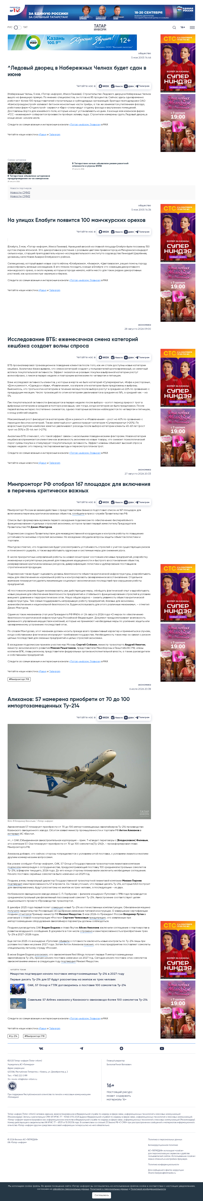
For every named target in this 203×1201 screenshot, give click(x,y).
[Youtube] (162, 1048)
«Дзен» (42, 134)
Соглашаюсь (102, 1195)
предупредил (97, 918)
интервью (13, 834)
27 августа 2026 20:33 (138, 474)
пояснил (89, 944)
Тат (25, 27)
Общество (144, 53)
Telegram (54, 134)
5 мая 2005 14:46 (141, 58)
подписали (14, 867)
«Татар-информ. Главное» (85, 124)
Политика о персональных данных (165, 1140)
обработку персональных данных (71, 1189)
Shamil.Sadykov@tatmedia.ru (162, 1173)
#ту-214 (13, 1036)
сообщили (78, 513)
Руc (10, 27)
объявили (64, 941)
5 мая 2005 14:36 (141, 210)
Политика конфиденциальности (163, 1165)
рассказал (41, 954)
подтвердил (15, 884)
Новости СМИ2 (20, 192)
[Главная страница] (100, 27)
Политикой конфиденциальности (148, 1189)
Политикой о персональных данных (109, 1189)
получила (13, 911)
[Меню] (192, 27)
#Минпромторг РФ (19, 679)
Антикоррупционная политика (163, 1145)
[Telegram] (81, 1048)
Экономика (144, 325)
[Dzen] (121, 1048)
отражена (86, 931)
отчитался (24, 914)
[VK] (41, 1048)
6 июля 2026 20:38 (140, 689)
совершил (57, 907)
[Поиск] (174, 27)
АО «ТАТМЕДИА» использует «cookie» (165, 1151)
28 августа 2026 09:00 (137, 329)
